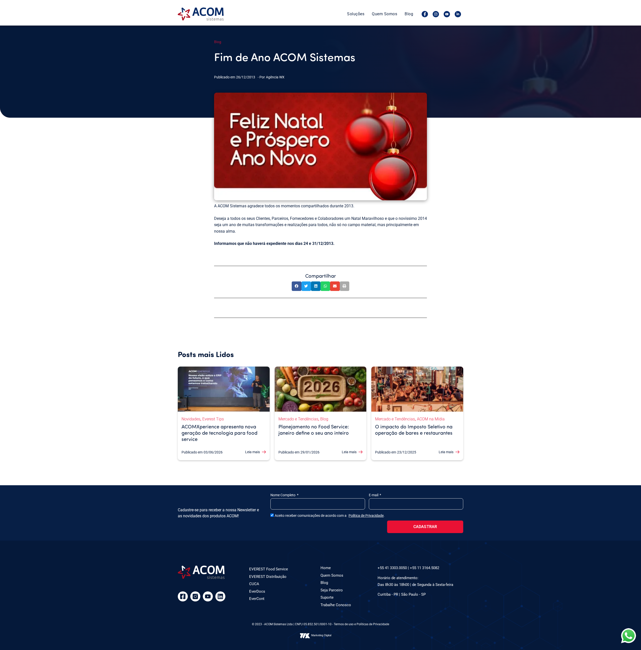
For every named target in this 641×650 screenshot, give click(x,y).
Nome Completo (283, 495)
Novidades (191, 419)
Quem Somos (384, 14)
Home (325, 568)
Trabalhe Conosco (335, 605)
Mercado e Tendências (298, 419)
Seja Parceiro (331, 590)
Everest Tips (213, 419)
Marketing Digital (321, 635)
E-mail (374, 495)
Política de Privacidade (366, 516)
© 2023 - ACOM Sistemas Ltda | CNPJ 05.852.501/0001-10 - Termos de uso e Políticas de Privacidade (320, 624)
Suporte (327, 597)
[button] (296, 286)
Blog (409, 14)
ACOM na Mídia (431, 419)
